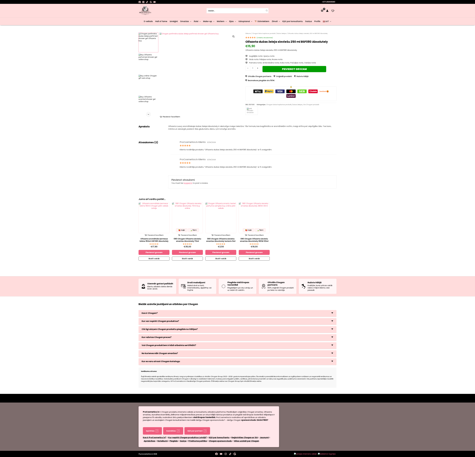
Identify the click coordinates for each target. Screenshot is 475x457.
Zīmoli (275, 21)
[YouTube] (154, 2)
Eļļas (231, 21)
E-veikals (148, 21)
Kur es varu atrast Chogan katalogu (161, 361)
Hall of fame (161, 21)
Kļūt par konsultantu (292, 21)
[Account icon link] (327, 11)
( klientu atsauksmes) (265, 38)
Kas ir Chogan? (150, 313)
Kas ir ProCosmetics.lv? (154, 437)
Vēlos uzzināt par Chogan (246, 441)
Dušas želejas (281, 33)
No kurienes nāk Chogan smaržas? (160, 353)
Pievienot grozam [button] (154, 252)
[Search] (266, 10)
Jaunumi (264, 437)
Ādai (196, 21)
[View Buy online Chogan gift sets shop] (148, 84)
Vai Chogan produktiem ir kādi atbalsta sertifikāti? (169, 345)
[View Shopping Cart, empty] (322, 10)
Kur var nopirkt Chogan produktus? (160, 321)
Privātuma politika (197, 441)
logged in (188, 183)
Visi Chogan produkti (311, 104)
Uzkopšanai (244, 21)
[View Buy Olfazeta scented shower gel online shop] (148, 105)
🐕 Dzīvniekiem (262, 21)
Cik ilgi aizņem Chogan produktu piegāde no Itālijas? (170, 329)
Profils (317, 21)
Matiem (220, 21)
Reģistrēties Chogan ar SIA (244, 437)
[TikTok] (147, 2)
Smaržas (184, 21)
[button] (190, 21)
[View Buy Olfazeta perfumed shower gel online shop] (148, 63)
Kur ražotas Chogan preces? (156, 337)
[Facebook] (140, 2)
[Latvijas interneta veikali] (305, 454)
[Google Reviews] (151, 2)
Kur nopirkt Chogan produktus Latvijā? (187, 437)
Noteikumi (162, 441)
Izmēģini (174, 21)
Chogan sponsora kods (220, 441)
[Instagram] (143, 2)
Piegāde (174, 441)
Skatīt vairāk (154, 258)
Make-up (207, 21)
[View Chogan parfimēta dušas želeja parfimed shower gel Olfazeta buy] (148, 42)
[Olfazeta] (251, 111)
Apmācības (149, 441)
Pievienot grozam (294, 69)
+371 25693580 (328, 2)
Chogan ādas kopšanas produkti (263, 33)
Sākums (248, 33)
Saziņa (308, 21)
